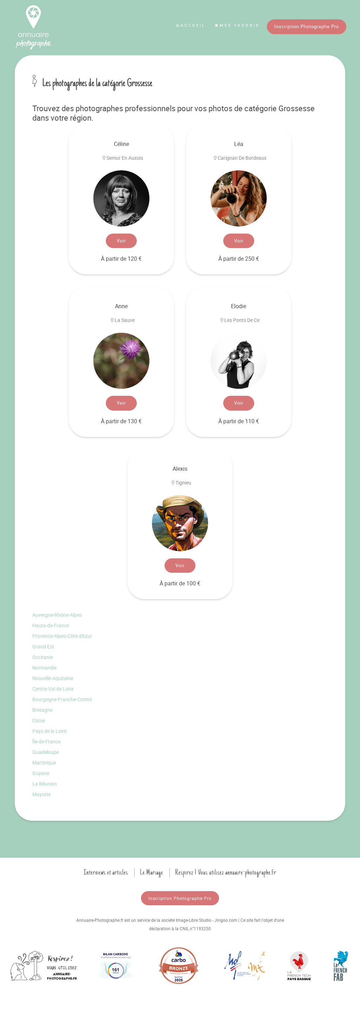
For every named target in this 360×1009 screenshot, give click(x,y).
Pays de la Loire (49, 731)
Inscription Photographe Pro (306, 26)
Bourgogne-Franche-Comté (62, 699)
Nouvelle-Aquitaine (52, 678)
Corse (38, 720)
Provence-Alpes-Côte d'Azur (62, 636)
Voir (121, 240)
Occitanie (42, 657)
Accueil (193, 25)
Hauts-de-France (50, 625)
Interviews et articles (106, 872)
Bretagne (42, 709)
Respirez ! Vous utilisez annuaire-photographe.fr (225, 872)
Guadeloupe (45, 752)
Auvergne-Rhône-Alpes (57, 614)
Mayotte (41, 794)
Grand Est (43, 646)
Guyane (40, 773)
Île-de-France (46, 741)
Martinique (44, 762)
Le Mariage (151, 872)
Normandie (44, 667)
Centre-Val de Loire (52, 688)
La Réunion (44, 783)
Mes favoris (240, 25)
